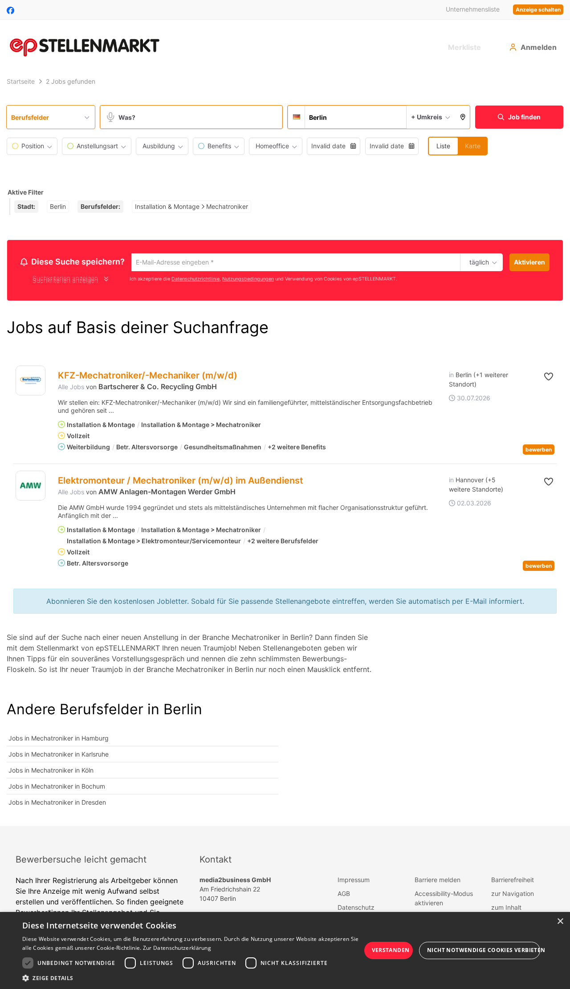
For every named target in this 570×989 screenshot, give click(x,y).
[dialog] (285, 950)
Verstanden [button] (391, 950)
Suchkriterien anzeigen (65, 281)
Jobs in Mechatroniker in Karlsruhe (58, 755)
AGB (344, 895)
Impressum (354, 881)
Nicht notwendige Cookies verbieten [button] (483, 950)
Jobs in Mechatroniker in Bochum (56, 787)
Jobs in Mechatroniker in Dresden (57, 803)
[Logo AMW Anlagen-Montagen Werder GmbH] (30, 486)
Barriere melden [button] (437, 881)
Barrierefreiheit (512, 881)
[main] (285, 450)
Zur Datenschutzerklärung (177, 948)
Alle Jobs (71, 388)
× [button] (560, 921)
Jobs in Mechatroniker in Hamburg (58, 739)
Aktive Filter (26, 192)
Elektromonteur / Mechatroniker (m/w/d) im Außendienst (180, 481)
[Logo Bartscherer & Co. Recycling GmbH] (30, 381)
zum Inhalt (506, 908)
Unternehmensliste (473, 9)
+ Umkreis (426, 117)
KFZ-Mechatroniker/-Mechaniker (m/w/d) (147, 376)
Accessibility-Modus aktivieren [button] (444, 899)
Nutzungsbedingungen (248, 280)
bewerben (538, 451)
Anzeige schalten (538, 9)
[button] (463, 117)
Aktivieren (529, 262)
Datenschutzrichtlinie (195, 280)
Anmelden (539, 47)
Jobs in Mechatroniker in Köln (51, 771)
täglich (477, 262)
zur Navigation (512, 895)
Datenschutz (356, 908)
